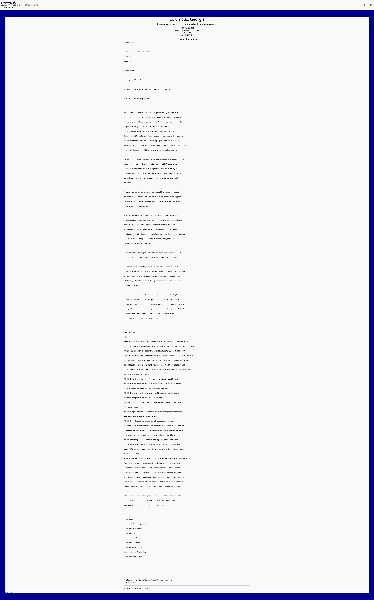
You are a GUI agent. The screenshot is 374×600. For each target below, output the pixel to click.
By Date (34, 5)
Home (27, 5)
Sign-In (368, 5)
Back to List (9, 592)
